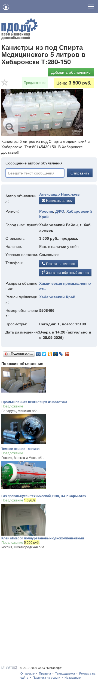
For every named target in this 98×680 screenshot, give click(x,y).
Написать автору (58, 200)
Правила (45, 673)
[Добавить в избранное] (4, 84)
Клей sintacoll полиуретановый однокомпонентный (42, 538)
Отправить (80, 173)
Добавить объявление (71, 72)
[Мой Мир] (56, 353)
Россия (46, 211)
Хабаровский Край (57, 296)
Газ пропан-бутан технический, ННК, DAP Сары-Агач (43, 496)
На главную (73, 677)
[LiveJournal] (61, 353)
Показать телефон (60, 263)
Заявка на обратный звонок (67, 272)
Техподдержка (65, 673)
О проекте (27, 673)
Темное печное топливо (20, 449)
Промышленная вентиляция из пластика (34, 402)
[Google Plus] (67, 353)
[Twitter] (44, 353)
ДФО (59, 211)
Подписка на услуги (46, 677)
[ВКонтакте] (38, 353)
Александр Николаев (59, 194)
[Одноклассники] (50, 353)
